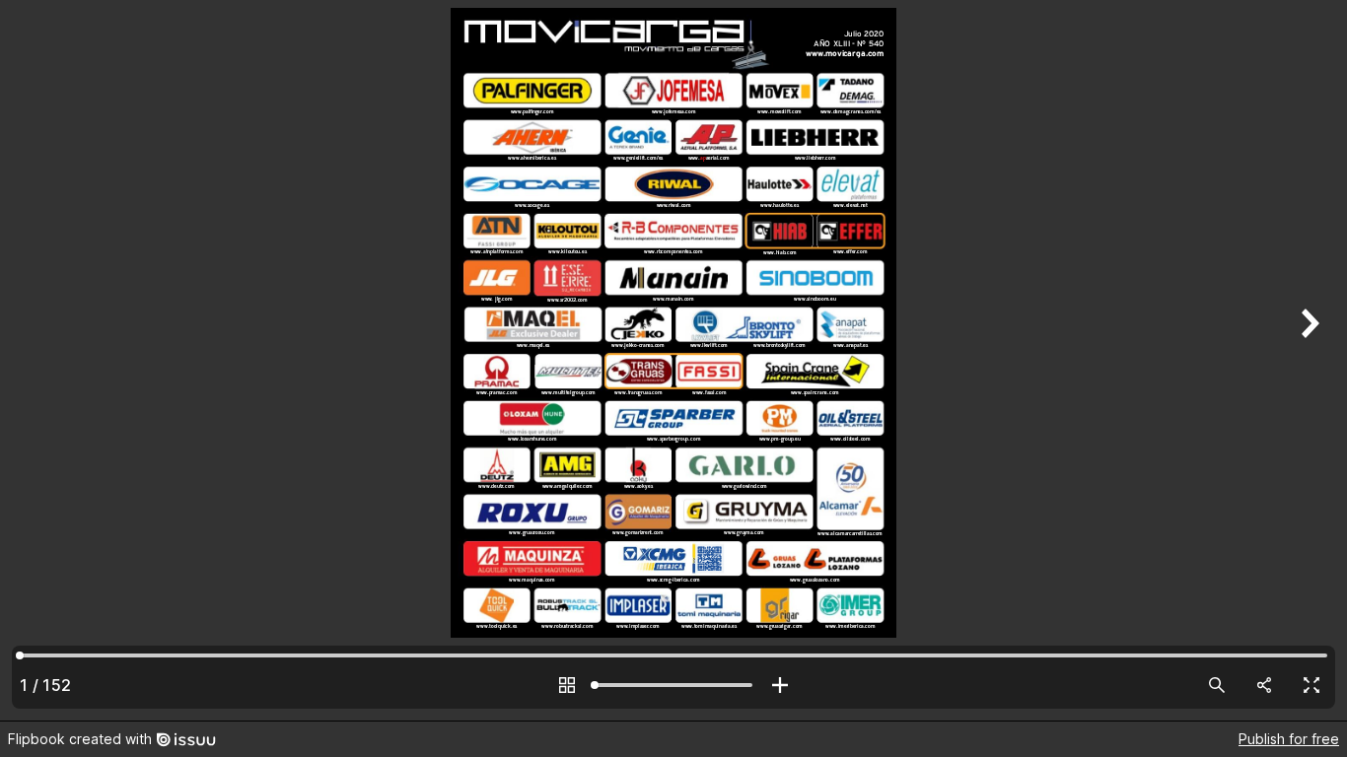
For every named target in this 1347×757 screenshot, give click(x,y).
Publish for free (1289, 738)
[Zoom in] (780, 685)
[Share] (1264, 685)
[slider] (673, 685)
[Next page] (1307, 360)
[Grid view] (567, 685)
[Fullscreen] (1311, 685)
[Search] (1217, 685)
